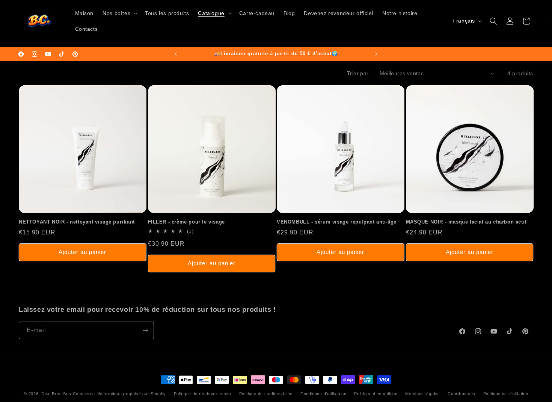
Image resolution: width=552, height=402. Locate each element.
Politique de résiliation (505, 393)
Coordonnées (461, 393)
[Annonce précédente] (175, 54)
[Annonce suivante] (376, 54)
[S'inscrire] (145, 330)
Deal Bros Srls (56, 393)
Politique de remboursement (202, 393)
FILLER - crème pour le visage (186, 222)
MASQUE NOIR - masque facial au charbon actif (466, 222)
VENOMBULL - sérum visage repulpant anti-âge (337, 222)
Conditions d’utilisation (323, 393)
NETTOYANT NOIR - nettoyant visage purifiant (77, 222)
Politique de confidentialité (266, 393)
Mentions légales (422, 393)
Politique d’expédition (375, 393)
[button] (119, 13)
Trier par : (359, 73)
